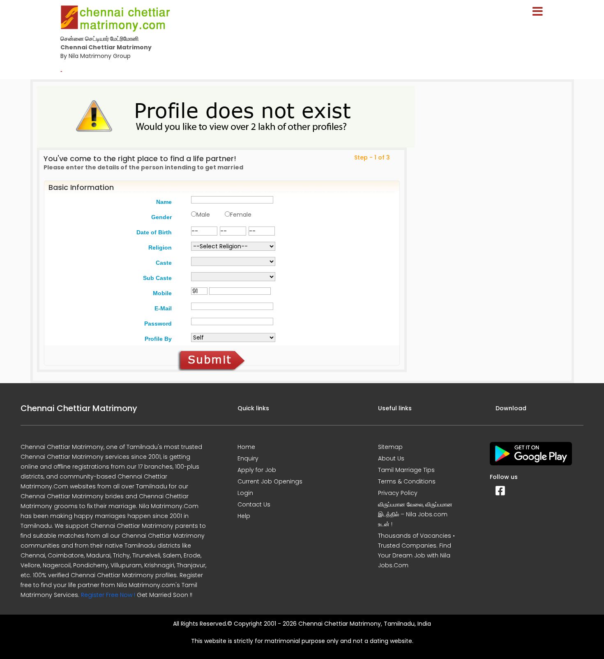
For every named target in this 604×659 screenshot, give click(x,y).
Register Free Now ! (108, 595)
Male (203, 214)
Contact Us (253, 504)
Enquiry (247, 458)
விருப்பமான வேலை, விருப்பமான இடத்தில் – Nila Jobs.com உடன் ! (415, 514)
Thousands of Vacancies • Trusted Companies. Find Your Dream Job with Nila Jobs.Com (416, 550)
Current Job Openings (269, 481)
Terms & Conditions (407, 481)
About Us (391, 458)
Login (245, 493)
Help (243, 516)
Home (246, 447)
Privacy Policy (397, 493)
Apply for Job (256, 470)
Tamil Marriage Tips (406, 470)
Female (240, 214)
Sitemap (390, 447)
